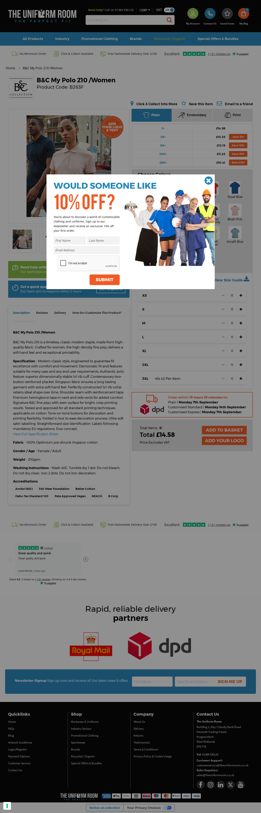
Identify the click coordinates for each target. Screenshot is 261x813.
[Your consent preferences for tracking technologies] (7, 806)
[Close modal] (209, 180)
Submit (105, 279)
